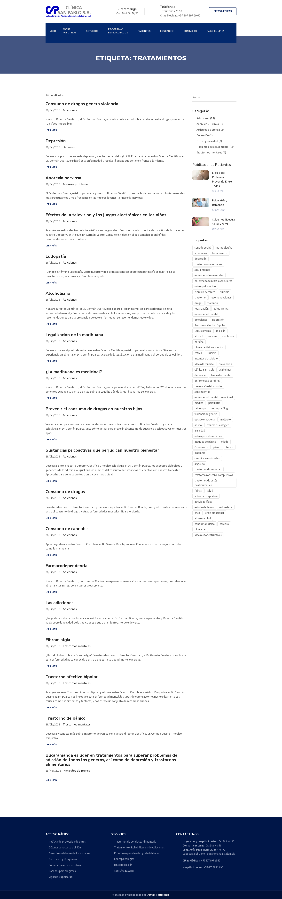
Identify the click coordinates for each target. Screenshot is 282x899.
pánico (217, 447)
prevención (225, 364)
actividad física (203, 501)
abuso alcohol (203, 518)
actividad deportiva (206, 496)
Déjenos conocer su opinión (65, 847)
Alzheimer (225, 369)
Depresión (56, 141)
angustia (200, 464)
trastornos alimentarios (208, 264)
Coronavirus (201, 447)
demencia (200, 375)
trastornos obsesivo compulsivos (214, 475)
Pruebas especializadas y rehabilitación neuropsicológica (137, 856)
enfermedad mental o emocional (214, 397)
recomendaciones (221, 297)
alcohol (199, 336)
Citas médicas (223, 11)
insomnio (200, 453)
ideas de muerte (204, 364)
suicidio (224, 292)
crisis (197, 513)
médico (199, 403)
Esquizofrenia (203, 331)
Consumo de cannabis (67, 528)
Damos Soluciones (158, 895)
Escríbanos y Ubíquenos (63, 859)
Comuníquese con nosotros (65, 865)
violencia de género (206, 414)
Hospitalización (123, 865)
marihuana (228, 336)
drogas (199, 303)
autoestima (225, 507)
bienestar (200, 529)
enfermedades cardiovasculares (213, 281)
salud (210, 490)
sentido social (203, 247)
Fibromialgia (58, 640)
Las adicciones (59, 603)
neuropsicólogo (220, 408)
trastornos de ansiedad (208, 469)
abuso (198, 425)
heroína (199, 342)
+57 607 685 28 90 (203, 867)
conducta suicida (205, 524)
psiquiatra (214, 403)
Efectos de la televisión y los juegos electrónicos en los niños (106, 215)
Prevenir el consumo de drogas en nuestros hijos (94, 409)
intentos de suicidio (206, 358)
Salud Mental (221, 308)
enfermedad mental (206, 314)
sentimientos (202, 392)
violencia (212, 303)
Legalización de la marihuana (74, 335)
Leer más (51, 130)
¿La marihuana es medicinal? (74, 372)
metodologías (224, 247)
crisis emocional (214, 513)
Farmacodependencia (66, 566)
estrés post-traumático (208, 436)
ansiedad (200, 430)
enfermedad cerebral (207, 380)
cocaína (212, 336)
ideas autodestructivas (208, 535)
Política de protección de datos (67, 841)
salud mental (202, 270)
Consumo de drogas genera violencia (82, 104)
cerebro (224, 524)
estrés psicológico (205, 286)
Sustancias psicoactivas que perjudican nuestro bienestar (102, 450)
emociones (201, 319)
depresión (200, 258)
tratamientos (219, 253)
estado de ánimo (204, 507)
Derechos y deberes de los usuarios (69, 853)
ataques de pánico (205, 441)
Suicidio (211, 353)
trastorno (200, 297)
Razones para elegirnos (62, 871)
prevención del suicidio (208, 386)
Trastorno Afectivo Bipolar (210, 325)
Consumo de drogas (65, 491)
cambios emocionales (207, 458)
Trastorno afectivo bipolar (72, 677)
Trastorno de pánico (66, 718)
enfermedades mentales (209, 275)
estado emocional (205, 419)
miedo (224, 441)
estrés (198, 353)
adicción (220, 331)
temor (229, 447)
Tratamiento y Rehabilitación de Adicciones (139, 847)
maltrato (225, 419)
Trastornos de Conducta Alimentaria (135, 841)
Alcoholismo (58, 293)
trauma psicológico (218, 425)
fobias (198, 490)
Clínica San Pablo (204, 369)
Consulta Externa (124, 870)
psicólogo (200, 408)
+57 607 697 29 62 (201, 860)
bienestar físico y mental (209, 347)
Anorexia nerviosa (63, 178)
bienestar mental (221, 375)
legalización (202, 308)
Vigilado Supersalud (61, 877)
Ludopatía (56, 256)
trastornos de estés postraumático (206, 483)
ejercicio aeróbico (205, 292)
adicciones (201, 253)
